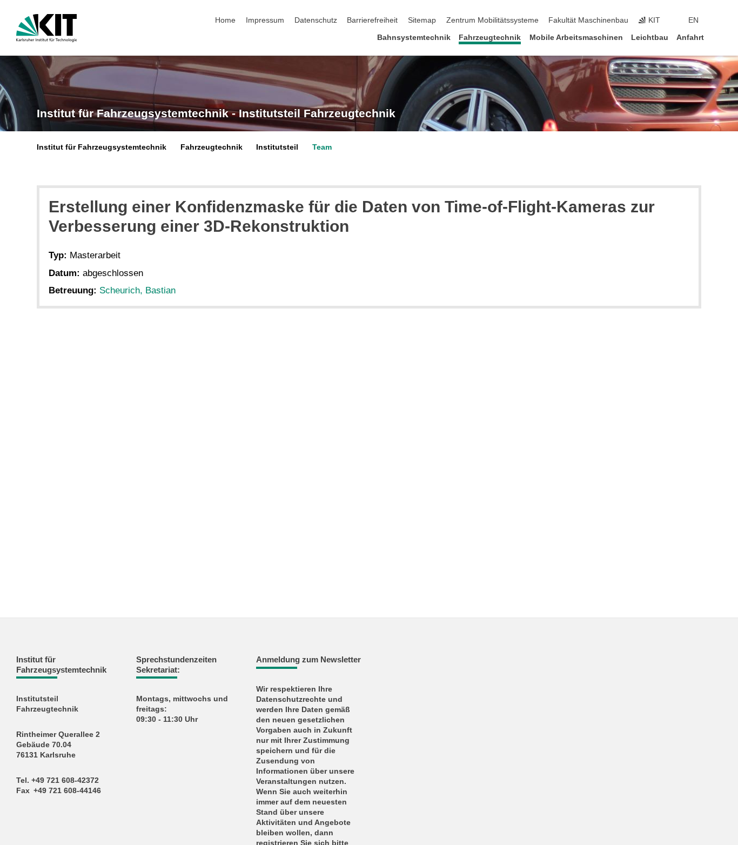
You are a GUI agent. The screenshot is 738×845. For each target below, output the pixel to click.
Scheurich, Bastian (137, 290)
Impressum (265, 20)
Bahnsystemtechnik (414, 37)
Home (225, 20)
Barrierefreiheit (372, 20)
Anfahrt (690, 37)
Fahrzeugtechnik (490, 37)
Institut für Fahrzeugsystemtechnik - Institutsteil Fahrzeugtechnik (216, 113)
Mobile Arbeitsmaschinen (576, 37)
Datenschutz (315, 20)
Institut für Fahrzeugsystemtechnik (101, 147)
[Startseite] (718, 37)
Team (322, 147)
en (693, 20)
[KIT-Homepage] (46, 28)
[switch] (718, 20)
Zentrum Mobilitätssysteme (492, 20)
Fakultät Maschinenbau (588, 20)
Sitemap (422, 20)
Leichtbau (649, 37)
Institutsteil (277, 147)
